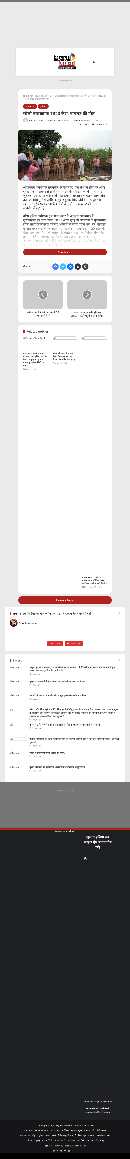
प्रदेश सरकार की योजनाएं (54, 1145)
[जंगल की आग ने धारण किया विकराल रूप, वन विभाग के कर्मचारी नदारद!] (65, 343)
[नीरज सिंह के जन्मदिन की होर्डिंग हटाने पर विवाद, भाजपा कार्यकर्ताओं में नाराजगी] (18, 729)
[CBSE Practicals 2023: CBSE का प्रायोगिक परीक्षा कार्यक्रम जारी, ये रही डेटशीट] (94, 455)
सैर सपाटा (71, 1140)
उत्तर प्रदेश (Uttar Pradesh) (64, 96)
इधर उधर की (89, 1130)
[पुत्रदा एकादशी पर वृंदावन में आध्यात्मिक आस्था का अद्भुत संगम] (18, 771)
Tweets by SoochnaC (65, 831)
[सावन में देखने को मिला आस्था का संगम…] (18, 757)
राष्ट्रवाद (37, 1140)
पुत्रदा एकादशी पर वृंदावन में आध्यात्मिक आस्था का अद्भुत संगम (57, 767)
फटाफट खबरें (51, 1135)
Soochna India (36, 120)
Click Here (105, 1112)
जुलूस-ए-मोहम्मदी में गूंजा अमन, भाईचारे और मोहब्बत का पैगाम (57, 681)
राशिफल (29, 1140)
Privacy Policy (41, 1130)
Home (29, 96)
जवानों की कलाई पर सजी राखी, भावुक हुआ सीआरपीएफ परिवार (57, 695)
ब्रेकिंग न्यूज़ (82, 1135)
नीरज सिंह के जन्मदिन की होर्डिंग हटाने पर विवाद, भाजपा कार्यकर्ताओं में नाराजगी (65, 724)
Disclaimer (55, 1130)
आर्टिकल (65, 1130)
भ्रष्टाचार (91, 1135)
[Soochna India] (65, 62)
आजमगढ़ (85, 96)
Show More (64, 252)
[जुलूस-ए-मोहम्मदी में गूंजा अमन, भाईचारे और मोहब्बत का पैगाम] (18, 686)
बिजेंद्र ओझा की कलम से (67, 1135)
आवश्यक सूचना (76, 1130)
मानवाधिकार (100, 1135)
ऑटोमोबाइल (101, 1130)
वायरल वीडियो (47, 1140)
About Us (28, 1130)
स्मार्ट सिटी (80, 1140)
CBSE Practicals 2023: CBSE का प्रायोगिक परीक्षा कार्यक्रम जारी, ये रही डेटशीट (94, 580)
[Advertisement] (65, 24)
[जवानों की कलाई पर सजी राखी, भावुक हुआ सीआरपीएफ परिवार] (18, 700)
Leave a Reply (65, 600)
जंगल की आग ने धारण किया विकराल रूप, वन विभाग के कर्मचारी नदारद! (64, 356)
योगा (108, 1135)
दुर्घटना (43, 106)
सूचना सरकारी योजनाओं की (75, 1145)
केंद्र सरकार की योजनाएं (95, 1140)
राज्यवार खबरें (41, 96)
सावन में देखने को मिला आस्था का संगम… (47, 752)
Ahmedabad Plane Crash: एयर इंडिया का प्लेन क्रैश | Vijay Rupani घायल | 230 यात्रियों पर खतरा (35, 359)
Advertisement (65, 80)
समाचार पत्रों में (59, 1140)
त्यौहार (34, 1135)
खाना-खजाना (25, 1135)
